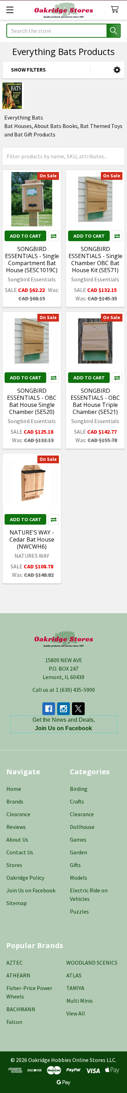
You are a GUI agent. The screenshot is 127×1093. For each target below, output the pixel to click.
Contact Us (19, 852)
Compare (53, 236)
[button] (117, 70)
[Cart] (116, 10)
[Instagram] (63, 708)
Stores (14, 864)
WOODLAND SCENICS (91, 962)
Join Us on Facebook (30, 890)
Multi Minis (79, 1000)
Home (13, 788)
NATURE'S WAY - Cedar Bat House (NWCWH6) (32, 539)
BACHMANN (20, 1009)
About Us (17, 839)
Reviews (16, 826)
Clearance (18, 814)
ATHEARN (18, 975)
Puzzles (79, 911)
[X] (78, 708)
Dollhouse (82, 826)
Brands (14, 801)
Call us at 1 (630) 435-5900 (63, 689)
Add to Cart (25, 236)
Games (78, 839)
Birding (78, 788)
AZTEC (14, 962)
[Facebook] (48, 708)
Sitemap (16, 902)
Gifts (75, 864)
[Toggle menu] (9, 9)
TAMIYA (75, 987)
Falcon (14, 1021)
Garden (78, 852)
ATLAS (73, 975)
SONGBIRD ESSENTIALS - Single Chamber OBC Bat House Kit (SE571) (95, 259)
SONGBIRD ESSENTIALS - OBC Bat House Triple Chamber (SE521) (95, 401)
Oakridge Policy (25, 877)
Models (78, 877)
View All (75, 1013)
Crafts (77, 801)
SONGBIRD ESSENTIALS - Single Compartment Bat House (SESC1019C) (32, 259)
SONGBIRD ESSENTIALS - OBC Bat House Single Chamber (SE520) (31, 401)
